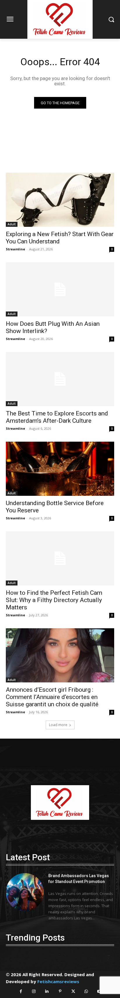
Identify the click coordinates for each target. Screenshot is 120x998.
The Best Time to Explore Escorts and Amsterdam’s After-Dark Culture (57, 417)
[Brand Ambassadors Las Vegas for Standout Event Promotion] (25, 892)
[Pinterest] (60, 991)
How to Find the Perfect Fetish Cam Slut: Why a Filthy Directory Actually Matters (54, 600)
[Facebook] (21, 991)
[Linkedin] (47, 991)
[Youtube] (99, 991)
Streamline (15, 249)
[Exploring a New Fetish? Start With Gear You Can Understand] (60, 200)
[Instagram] (34, 991)
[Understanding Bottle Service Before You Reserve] (60, 469)
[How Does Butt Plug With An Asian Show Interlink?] (60, 289)
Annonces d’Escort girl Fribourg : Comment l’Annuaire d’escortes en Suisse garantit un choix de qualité (52, 697)
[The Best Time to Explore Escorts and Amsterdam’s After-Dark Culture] (60, 379)
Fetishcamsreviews (58, 981)
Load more (58, 724)
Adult (12, 224)
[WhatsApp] (86, 991)
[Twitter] (73, 991)
